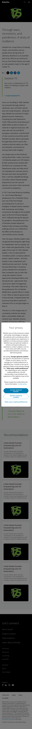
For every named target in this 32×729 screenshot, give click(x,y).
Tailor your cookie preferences (16, 402)
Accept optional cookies (16, 390)
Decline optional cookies (16, 396)
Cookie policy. (22, 384)
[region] (16, 364)
